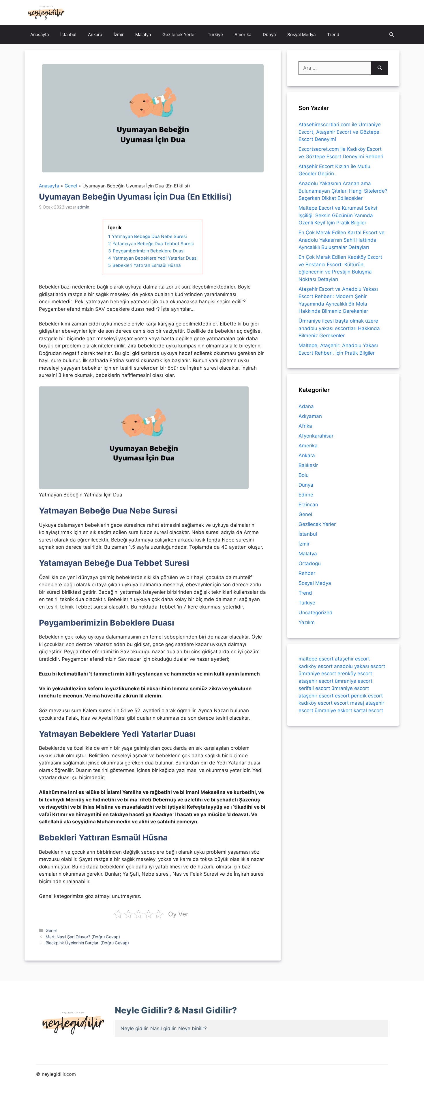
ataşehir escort (352, 659)
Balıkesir (308, 465)
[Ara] (380, 68)
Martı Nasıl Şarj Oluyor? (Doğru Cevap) (83, 936)
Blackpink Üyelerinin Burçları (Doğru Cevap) (87, 942)
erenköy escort (354, 673)
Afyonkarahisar (316, 436)
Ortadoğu (310, 563)
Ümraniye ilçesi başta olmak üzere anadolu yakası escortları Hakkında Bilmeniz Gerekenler (339, 328)
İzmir (119, 34)
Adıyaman (310, 416)
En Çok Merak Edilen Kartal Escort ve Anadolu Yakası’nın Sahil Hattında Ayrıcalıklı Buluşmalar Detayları (341, 240)
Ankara (95, 34)
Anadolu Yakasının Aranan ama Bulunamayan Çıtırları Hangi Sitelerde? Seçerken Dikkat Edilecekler (343, 191)
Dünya (269, 34)
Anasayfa (39, 34)
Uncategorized (316, 612)
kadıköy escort (316, 666)
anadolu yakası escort (359, 666)
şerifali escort (314, 688)
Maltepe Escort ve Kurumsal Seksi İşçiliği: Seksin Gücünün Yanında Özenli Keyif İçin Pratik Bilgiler (338, 215)
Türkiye (215, 34)
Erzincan (308, 504)
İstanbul (68, 34)
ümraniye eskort (333, 710)
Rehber (307, 573)
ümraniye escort (317, 673)
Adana (306, 406)
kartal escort (368, 710)
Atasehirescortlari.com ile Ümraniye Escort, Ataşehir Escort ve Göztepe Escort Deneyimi (340, 132)
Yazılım (307, 622)
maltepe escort (316, 659)
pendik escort (367, 695)
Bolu (304, 475)
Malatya (143, 34)
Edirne (306, 495)
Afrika (305, 426)
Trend (333, 34)
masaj (357, 703)
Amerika (242, 34)
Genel (51, 930)
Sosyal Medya (301, 34)
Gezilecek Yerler (179, 34)
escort (342, 695)
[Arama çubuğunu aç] (391, 34)
